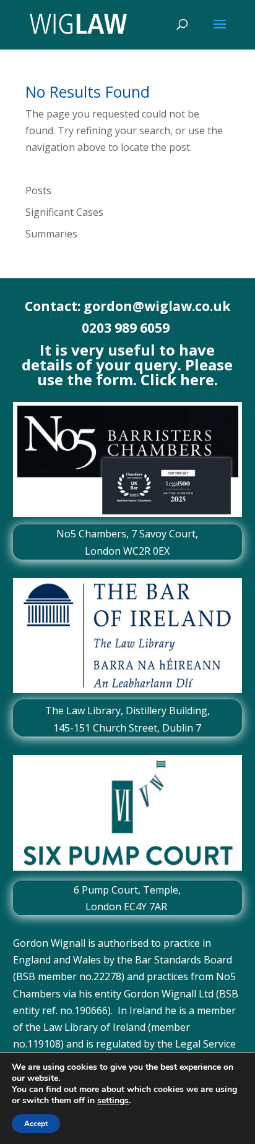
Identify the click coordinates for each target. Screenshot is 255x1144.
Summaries (51, 234)
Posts (38, 190)
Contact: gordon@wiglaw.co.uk (127, 306)
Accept (36, 1124)
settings (113, 1100)
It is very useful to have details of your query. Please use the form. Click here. (127, 364)
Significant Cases (64, 212)
